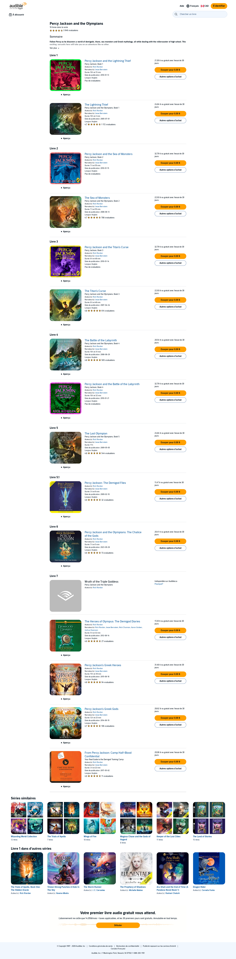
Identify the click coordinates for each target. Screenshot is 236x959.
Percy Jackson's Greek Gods (101, 709)
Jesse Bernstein (101, 70)
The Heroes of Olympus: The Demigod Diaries (112, 621)
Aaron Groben (136, 627)
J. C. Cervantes (99, 890)
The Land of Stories (202, 836)
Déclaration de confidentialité (128, 946)
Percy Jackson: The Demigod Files (105, 483)
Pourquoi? (159, 584)
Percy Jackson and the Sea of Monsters (108, 154)
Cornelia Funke (208, 890)
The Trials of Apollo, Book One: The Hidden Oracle (25, 888)
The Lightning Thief (96, 104)
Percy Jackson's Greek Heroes (103, 665)
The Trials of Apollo (56, 836)
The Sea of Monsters (97, 198)
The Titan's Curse (95, 291)
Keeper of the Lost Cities (168, 836)
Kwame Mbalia (62, 893)
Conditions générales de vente (101, 946)
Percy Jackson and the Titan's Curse (107, 247)
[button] (55, 48)
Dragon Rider (199, 887)
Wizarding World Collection (24, 836)
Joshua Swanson (91, 630)
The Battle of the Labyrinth (101, 340)
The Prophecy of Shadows (133, 887)
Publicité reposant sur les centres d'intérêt (159, 946)
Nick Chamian (124, 627)
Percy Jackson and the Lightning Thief (108, 61)
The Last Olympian (96, 433)
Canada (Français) (118, 949)
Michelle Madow (136, 890)
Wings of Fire (90, 836)
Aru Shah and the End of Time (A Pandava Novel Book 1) (172, 888)
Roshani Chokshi (173, 893)
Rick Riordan (98, 67)
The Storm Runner (92, 887)
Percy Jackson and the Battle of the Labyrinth (112, 384)
